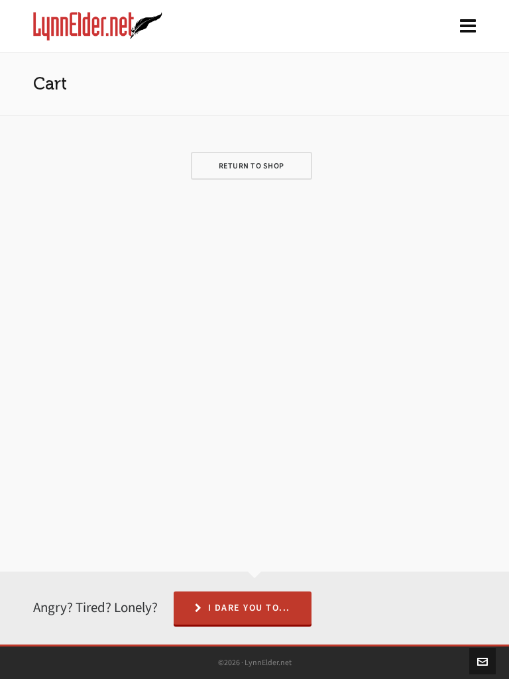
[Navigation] (468, 26)
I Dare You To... (249, 607)
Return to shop (251, 165)
